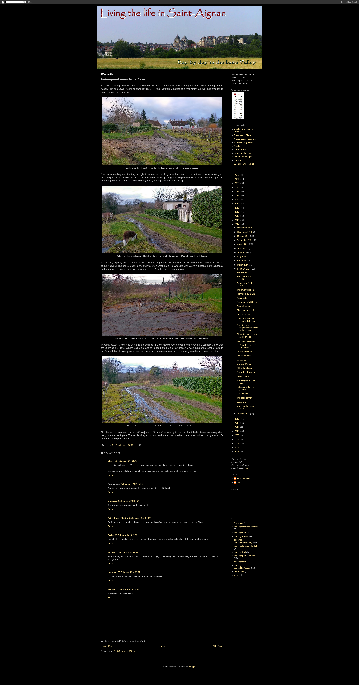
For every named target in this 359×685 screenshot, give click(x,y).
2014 (237, 224)
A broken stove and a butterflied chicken (246, 319)
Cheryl (111, 461)
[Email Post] (140, 445)
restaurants (239, 571)
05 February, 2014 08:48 (126, 461)
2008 (237, 439)
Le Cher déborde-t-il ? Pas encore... (246, 346)
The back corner (244, 398)
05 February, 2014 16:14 (129, 501)
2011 (237, 427)
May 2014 (242, 256)
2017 (237, 212)
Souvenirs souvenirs (246, 341)
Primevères (242, 272)
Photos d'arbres (244, 355)
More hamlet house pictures (245, 407)
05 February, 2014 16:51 (140, 518)
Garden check (243, 298)
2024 (237, 183)
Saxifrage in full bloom (247, 302)
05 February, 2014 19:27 (129, 572)
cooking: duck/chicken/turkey (243, 541)
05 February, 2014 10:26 (131, 484)
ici (247, 468)
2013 (237, 419)
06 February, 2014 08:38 (128, 589)
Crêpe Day (242, 402)
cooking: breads (241, 536)
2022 (237, 191)
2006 (237, 447)
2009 (237, 435)
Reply (110, 475)
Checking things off (245, 310)
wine (236, 575)
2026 (237, 175)
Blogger (191, 666)
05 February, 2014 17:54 (127, 552)
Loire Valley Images (243, 156)
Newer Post (107, 646)
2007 (237, 443)
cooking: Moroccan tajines (246, 526)
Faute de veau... (244, 306)
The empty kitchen (245, 290)
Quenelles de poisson (246, 372)
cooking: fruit (240, 552)
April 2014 (242, 260)
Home (162, 646)
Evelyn (111, 535)
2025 (237, 179)
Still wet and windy (245, 368)
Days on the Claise (242, 135)
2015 (237, 220)
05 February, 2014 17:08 (126, 535)
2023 (237, 187)
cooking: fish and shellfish (245, 546)
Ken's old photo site (243, 153)
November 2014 (244, 232)
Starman (112, 589)
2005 (237, 451)
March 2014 (243, 265)
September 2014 (245, 240)
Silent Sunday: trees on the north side (247, 335)
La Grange (241, 360)
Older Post (217, 646)
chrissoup (113, 501)
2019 (237, 204)
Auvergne (238, 523)
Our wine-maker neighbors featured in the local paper (247, 327)
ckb (238, 482)
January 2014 (243, 413)
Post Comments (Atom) (124, 651)
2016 (237, 216)
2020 (237, 199)
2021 (237, 195)
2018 (237, 208)
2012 (237, 423)
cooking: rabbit (240, 562)
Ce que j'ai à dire (244, 314)
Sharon (111, 552)
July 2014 (242, 248)
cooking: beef (240, 532)
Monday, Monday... (245, 364)
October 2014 (243, 236)
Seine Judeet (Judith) (118, 518)
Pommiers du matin (246, 294)
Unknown (112, 572)
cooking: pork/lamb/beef (245, 555)
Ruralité (237, 160)
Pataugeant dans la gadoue (245, 388)
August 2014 (243, 244)
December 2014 (244, 228)
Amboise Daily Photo (243, 142)
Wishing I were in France (245, 164)
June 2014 (242, 252)
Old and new (242, 393)
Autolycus (238, 146)
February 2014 (244, 269)
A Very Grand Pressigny (245, 139)
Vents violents (243, 376)
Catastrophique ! (244, 351)
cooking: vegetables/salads (242, 566)
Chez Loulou (240, 149)
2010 (237, 431)
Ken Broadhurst (244, 478)
